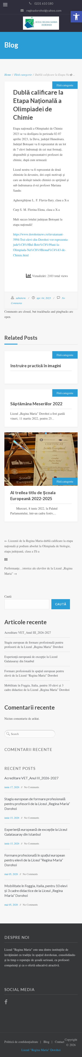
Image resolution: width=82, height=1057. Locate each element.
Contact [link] (59, 1042)
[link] (76, 16)
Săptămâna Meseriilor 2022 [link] (36, 403)
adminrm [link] (21, 298)
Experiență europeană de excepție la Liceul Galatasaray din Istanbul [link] (31, 659)
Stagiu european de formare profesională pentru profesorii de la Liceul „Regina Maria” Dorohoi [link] (33, 644)
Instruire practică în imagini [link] (35, 365)
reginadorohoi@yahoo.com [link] (43, 10)
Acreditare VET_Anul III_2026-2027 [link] (27, 632)
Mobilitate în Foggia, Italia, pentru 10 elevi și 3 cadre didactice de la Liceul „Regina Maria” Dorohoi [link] (37, 687)
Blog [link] (46, 1042)
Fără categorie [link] (23, 75)
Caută (7, 596)
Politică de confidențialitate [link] (21, 1042)
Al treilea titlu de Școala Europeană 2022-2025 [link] (33, 495)
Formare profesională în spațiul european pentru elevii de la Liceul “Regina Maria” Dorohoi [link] (34, 673)
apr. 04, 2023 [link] (44, 298)
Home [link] (7, 75)
